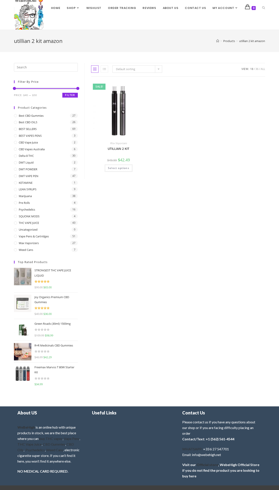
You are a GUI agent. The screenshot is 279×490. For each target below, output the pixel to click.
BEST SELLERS (28, 129)
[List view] (104, 69)
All (263, 69)
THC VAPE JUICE (29, 223)
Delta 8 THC (26, 156)
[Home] (217, 41)
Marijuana (25, 196)
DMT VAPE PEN (28, 176)
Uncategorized (28, 229)
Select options (118, 168)
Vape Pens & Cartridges (34, 236)
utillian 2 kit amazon (252, 41)
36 (257, 69)
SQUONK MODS (29, 216)
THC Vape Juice (29, 444)
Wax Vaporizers (118, 143)
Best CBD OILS (28, 122)
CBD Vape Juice (28, 142)
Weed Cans (26, 250)
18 (251, 69)
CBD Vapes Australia (32, 149)
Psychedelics (27, 209)
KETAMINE (25, 183)
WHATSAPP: (192, 449)
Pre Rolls (24, 203)
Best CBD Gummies (31, 116)
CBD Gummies (54, 444)
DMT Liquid (26, 162)
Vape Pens (71, 438)
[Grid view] (95, 69)
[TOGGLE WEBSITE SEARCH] (263, 8)
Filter (70, 95)
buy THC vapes (51, 438)
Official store (207, 465)
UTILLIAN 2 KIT (118, 149)
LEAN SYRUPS (27, 189)
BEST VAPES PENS (30, 136)
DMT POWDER (28, 169)
